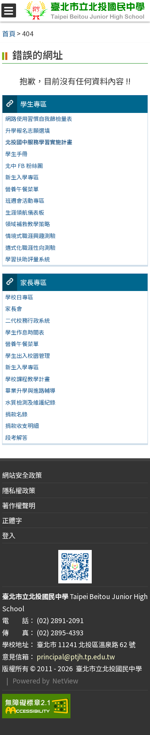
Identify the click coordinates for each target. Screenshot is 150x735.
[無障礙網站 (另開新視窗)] (75, 706)
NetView (65, 681)
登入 (8, 535)
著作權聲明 (18, 505)
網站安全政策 (22, 475)
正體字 (12, 520)
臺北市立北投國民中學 (107, 668)
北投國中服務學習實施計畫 (38, 142)
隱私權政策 (18, 490)
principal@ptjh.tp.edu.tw (76, 656)
